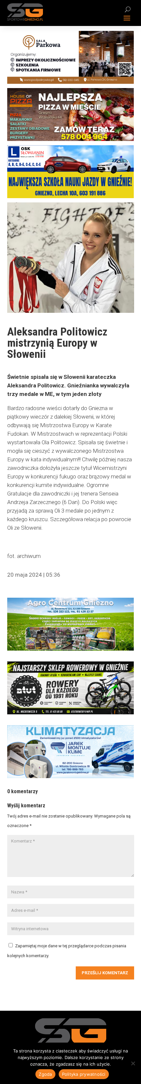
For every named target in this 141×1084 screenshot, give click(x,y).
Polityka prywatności (84, 1074)
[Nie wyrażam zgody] (133, 1063)
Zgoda (45, 1074)
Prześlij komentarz (105, 972)
